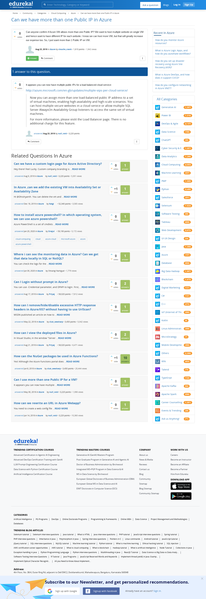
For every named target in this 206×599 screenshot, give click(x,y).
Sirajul (51, 231)
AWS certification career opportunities (31, 547)
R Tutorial (55, 556)
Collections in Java (184, 547)
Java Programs (69, 556)
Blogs (166, 4)
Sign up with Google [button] (66, 590)
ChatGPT (166, 139)
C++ (164, 303)
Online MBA (126, 519)
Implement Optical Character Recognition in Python (32, 561)
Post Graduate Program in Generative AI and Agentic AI (102, 459)
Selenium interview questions (46, 534)
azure (82, 239)
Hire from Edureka (179, 474)
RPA (164, 361)
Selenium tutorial (21, 534)
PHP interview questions (24, 539)
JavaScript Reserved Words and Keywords (98, 556)
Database (167, 262)
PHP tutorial (124, 534)
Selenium (167, 205)
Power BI (166, 115)
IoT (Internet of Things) (173, 312)
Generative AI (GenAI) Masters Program (95, 455)
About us (143, 455)
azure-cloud (50, 239)
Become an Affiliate (180, 464)
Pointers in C (115, 539)
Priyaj (52, 294)
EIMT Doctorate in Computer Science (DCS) (96, 488)
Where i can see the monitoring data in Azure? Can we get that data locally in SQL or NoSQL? (56, 256)
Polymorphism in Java (69, 539)
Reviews (143, 464)
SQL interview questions (41, 543)
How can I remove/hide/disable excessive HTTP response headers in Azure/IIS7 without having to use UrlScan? (55, 307)
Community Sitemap (149, 493)
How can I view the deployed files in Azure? (45, 333)
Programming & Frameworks (104, 519)
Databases (18, 523)
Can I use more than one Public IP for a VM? (45, 379)
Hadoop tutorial (120, 547)
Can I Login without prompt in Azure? (41, 282)
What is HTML (83, 534)
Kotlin (165, 320)
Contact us (144, 469)
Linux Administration (173, 328)
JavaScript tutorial (170, 539)
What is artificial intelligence (143, 547)
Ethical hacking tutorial (153, 543)
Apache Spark (169, 394)
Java (164, 246)
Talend (165, 369)
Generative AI (169, 107)
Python (165, 189)
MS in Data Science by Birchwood (92, 474)
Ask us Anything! (170, 418)
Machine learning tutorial (84, 543)
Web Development (171, 230)
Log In (176, 4)
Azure (52, 49)
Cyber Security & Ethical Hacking (173, 148)
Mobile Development (173, 344)
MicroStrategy (169, 336)
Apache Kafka (169, 385)
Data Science (168, 131)
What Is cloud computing (78, 547)
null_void (62, 133)
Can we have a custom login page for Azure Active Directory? (58, 164)
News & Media (146, 459)
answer (33, 58)
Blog (141, 474)
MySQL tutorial (62, 543)
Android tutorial (151, 539)
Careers (174, 455)
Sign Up (189, 4)
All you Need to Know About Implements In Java (73, 561)
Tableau (166, 221)
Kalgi (51, 203)
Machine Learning (171, 172)
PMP (164, 180)
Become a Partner (179, 469)
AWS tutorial (57, 547)
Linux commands (132, 539)
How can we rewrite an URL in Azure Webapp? (47, 403)
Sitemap (143, 483)
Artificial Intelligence (23, 519)
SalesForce (167, 197)
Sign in (157, 590)
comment (48, 58)
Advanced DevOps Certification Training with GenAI (38, 459)
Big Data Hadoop (171, 271)
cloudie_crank (65, 49)
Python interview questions (85, 552)
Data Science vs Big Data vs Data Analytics (160, 552)
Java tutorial (68, 534)
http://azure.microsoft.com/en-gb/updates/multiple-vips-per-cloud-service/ (77, 90)
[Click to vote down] (14, 36)
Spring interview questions (94, 539)
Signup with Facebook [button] (105, 590)
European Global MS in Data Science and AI (96, 483)
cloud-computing (23, 239)
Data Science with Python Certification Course (35, 469)
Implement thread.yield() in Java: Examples (139, 556)
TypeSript (167, 377)
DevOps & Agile (170, 123)
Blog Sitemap (145, 488)
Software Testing (171, 213)
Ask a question (150, 5)
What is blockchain (100, 547)
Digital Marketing (171, 287)
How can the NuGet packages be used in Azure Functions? (56, 356)
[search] (44, 4)
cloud (38, 239)
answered (38, 133)
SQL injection (172, 543)
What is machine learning (127, 543)
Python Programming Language (55, 552)
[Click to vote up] (14, 32)
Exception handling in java (25, 552)
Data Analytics (169, 156)
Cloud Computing (171, 164)
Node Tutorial (166, 547)
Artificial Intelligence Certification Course (33, 474)
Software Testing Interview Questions (30, 556)
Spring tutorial (170, 534)
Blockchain (167, 279)
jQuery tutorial (20, 543)
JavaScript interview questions (147, 534)
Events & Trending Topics (173, 410)
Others (165, 353)
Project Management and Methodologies (169, 519)
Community (145, 478)
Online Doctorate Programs (74, 519)
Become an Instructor (181, 459)
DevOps (55, 519)
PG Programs (42, 519)
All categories (167, 99)
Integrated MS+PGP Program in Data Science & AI (99, 469)
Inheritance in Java (47, 539)
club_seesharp (56, 321)
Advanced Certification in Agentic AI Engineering (36, 455)
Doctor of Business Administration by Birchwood (99, 464)
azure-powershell (23, 244)
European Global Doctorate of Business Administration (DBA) (105, 478)
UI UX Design (168, 238)
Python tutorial (105, 543)
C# (163, 295)
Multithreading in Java (110, 552)
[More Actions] (142, 58)
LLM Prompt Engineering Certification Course (35, 464)
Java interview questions (104, 534)
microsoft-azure (68, 239)
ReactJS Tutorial (131, 552)
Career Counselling (172, 402)
